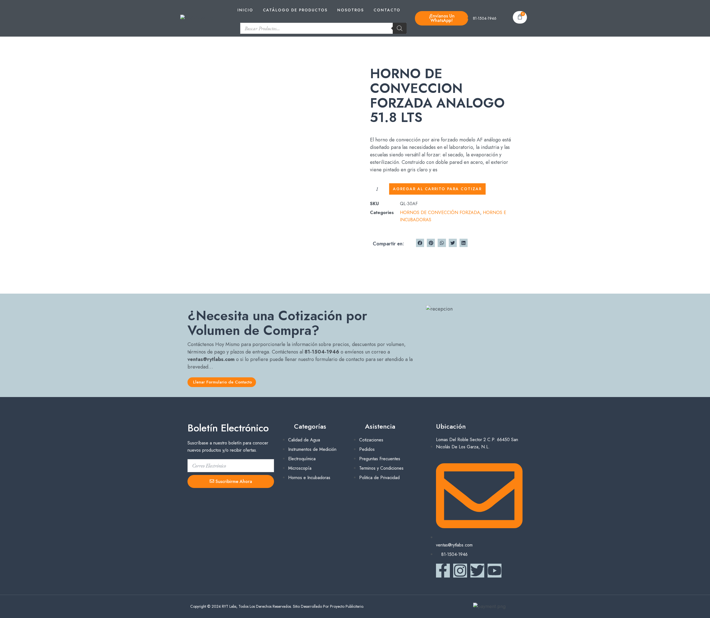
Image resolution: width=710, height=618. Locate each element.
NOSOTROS (350, 10)
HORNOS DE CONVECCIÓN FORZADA (440, 212)
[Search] (400, 28)
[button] (420, 243)
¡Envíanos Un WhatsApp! (442, 18)
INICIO (245, 10)
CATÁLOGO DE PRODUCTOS (295, 10)
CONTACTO (387, 10)
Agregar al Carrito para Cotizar (437, 189)
